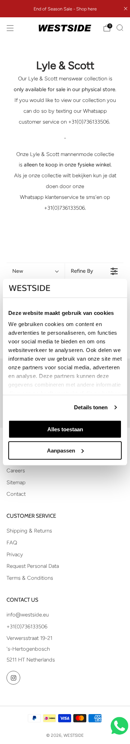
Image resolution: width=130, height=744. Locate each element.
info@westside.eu (27, 614)
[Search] (120, 27)
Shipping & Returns (29, 530)
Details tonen (91, 407)
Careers (15, 470)
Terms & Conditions (29, 578)
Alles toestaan (65, 429)
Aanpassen (61, 450)
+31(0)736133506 (26, 626)
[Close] (125, 8)
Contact (16, 494)
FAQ (11, 542)
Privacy (14, 554)
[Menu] (10, 28)
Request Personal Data (32, 566)
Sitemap (16, 482)
